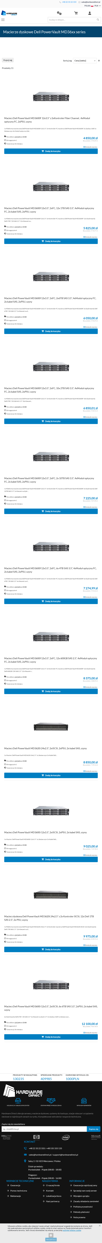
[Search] (98, 19)
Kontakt (50, 1190)
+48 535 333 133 (54, 1148)
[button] (59, 13)
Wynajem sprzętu (81, 1196)
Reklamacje (15, 1196)
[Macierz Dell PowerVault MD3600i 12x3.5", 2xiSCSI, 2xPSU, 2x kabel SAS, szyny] (51, 811)
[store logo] (26, 13)
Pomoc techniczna (18, 1190)
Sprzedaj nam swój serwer (85, 1190)
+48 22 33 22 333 (69, 2)
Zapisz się (93, 1129)
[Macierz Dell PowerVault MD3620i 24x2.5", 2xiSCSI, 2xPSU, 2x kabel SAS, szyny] (51, 727)
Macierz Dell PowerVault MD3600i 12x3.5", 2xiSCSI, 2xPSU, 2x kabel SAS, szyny (45, 832)
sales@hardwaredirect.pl (90, 2)
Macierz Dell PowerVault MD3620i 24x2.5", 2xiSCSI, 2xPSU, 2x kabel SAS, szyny (45, 748)
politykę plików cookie (72, 1230)
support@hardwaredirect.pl (65, 1154)
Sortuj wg (67, 60)
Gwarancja (15, 1185)
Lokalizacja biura (53, 1196)
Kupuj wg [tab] (7, 60)
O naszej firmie (53, 1185)
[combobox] (74, 19)
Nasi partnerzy (53, 1201)
